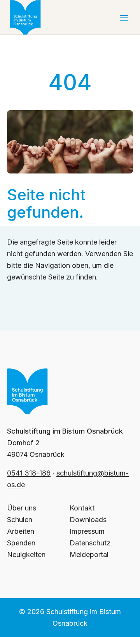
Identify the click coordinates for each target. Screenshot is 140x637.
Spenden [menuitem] (21, 543)
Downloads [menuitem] (88, 520)
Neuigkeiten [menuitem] (26, 554)
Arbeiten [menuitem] (20, 531)
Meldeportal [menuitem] (89, 554)
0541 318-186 (29, 473)
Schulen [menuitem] (19, 520)
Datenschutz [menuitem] (90, 543)
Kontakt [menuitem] (82, 508)
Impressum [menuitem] (87, 531)
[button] (124, 17)
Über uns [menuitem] (21, 508)
